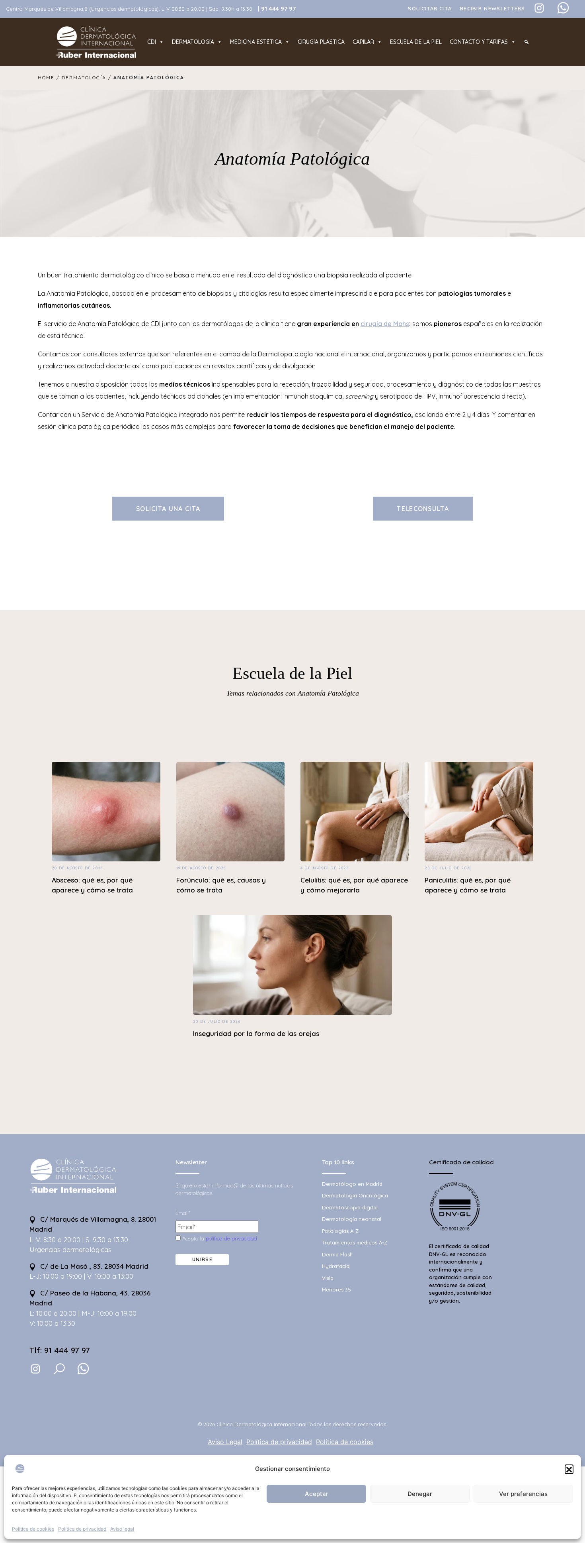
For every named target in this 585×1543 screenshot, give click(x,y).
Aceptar (316, 1494)
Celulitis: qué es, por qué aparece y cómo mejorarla (354, 885)
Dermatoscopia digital (350, 1207)
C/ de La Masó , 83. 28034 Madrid (93, 1266)
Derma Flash (337, 1254)
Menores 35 (336, 1289)
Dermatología (193, 41)
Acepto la (219, 1238)
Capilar (363, 41)
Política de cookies (33, 1529)
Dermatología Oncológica (355, 1195)
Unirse (202, 1259)
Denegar (420, 1494)
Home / (50, 78)
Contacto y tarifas (479, 41)
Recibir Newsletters (492, 8)
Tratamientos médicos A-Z (354, 1242)
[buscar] (59, 1369)
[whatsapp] (83, 1369)
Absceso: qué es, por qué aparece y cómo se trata (92, 885)
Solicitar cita (430, 8)
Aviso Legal (225, 1442)
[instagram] (35, 1368)
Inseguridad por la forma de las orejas (256, 1033)
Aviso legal (122, 1529)
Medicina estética (256, 41)
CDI (151, 41)
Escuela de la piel (416, 41)
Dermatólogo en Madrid (352, 1184)
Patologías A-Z (340, 1231)
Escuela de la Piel (292, 673)
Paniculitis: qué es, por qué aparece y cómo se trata (468, 885)
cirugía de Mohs (385, 324)
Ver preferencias (523, 1494)
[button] (569, 1469)
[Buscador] (526, 42)
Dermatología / (86, 78)
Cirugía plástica (321, 41)
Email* (183, 1213)
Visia (327, 1278)
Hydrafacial (336, 1266)
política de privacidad (231, 1238)
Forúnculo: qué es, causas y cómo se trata (221, 885)
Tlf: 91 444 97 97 (59, 1350)
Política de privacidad (82, 1529)
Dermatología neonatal (351, 1219)
